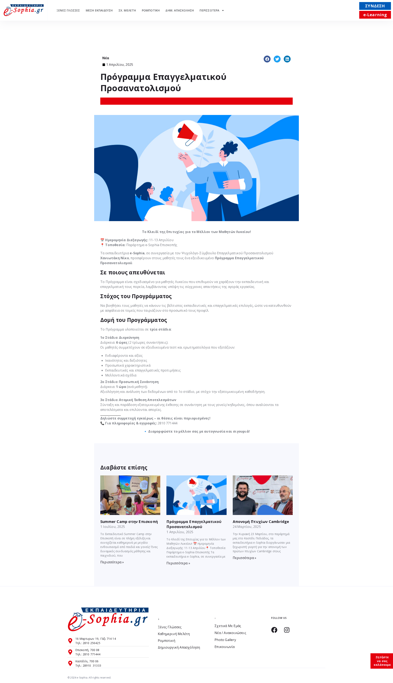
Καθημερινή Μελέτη (174, 634)
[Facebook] (274, 630)
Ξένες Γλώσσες (170, 627)
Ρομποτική (166, 641)
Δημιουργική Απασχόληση (179, 647)
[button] (267, 59)
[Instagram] (287, 630)
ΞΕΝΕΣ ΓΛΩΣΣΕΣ (68, 10)
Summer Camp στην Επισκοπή (129, 521)
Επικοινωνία (225, 647)
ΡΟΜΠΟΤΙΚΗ (151, 10)
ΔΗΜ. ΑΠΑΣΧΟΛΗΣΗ (179, 10)
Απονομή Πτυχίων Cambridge (261, 521)
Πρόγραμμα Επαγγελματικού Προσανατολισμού (193, 524)
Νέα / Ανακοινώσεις (230, 633)
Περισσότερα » (112, 562)
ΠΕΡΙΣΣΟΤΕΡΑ (209, 10)
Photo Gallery (225, 640)
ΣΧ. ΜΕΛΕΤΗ (127, 10)
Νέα (105, 58)
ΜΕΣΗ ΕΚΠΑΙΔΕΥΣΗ (99, 10)
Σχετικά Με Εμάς (228, 626)
